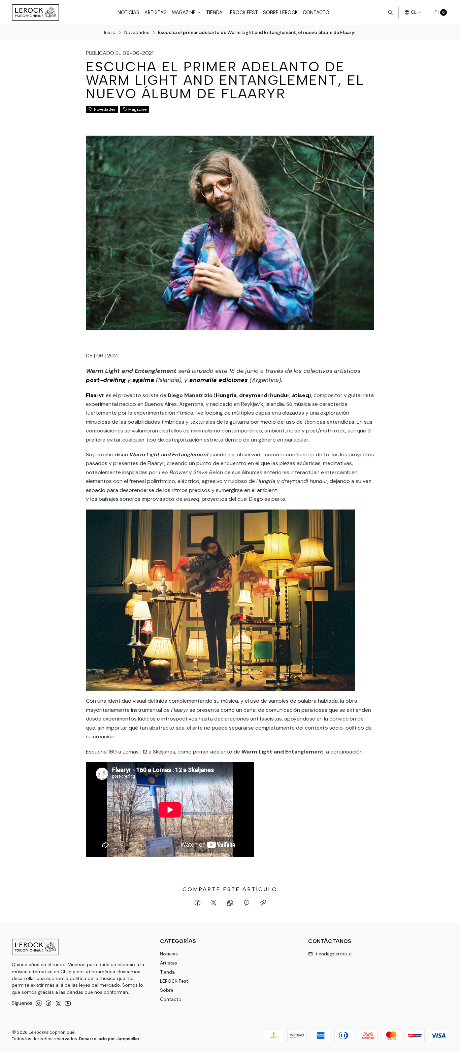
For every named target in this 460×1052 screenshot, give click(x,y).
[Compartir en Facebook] (197, 903)
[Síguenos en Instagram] (38, 1003)
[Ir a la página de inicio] (35, 12)
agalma (143, 380)
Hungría (226, 395)
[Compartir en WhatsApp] (230, 903)
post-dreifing (106, 380)
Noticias (128, 12)
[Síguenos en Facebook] (48, 1003)
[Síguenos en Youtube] (68, 1003)
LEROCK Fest (243, 12)
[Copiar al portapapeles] (262, 903)
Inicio (110, 32)
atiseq (300, 395)
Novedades (136, 32)
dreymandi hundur (264, 395)
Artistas (155, 12)
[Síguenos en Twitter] (58, 1003)
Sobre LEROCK (280, 12)
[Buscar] (390, 12)
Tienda (214, 12)
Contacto (316, 12)
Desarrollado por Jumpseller (109, 1039)
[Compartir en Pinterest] (246, 903)
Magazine (184, 12)
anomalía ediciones (218, 380)
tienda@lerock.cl (334, 954)
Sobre (166, 990)
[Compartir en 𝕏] (214, 903)
